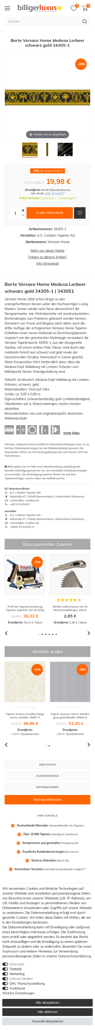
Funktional (17, 988)
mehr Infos (71, 433)
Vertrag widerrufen (47, 800)
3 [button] (45, 634)
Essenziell (17, 964)
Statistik (16, 969)
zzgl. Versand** (55, 193)
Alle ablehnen (48, 1012)
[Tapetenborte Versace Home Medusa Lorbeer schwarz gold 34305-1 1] (30, 151)
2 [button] (42, 634)
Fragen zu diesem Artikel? (47, 257)
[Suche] (84, 21)
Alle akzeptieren (47, 1003)
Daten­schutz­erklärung (74, 956)
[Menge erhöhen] (23, 210)
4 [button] (49, 634)
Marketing (17, 974)
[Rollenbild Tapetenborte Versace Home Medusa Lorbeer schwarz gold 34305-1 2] (47, 151)
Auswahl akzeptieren (47, 1021)
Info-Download (47, 263)
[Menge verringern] (23, 215)
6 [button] (56, 634)
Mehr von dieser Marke (48, 251)
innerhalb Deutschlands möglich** (50, 869)
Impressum (10, 951)
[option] (25, 589)
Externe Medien (21, 979)
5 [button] (52, 634)
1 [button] (38, 634)
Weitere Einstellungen (18, 993)
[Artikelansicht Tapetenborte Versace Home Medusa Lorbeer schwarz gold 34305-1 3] (65, 151)
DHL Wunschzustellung (27, 983)
